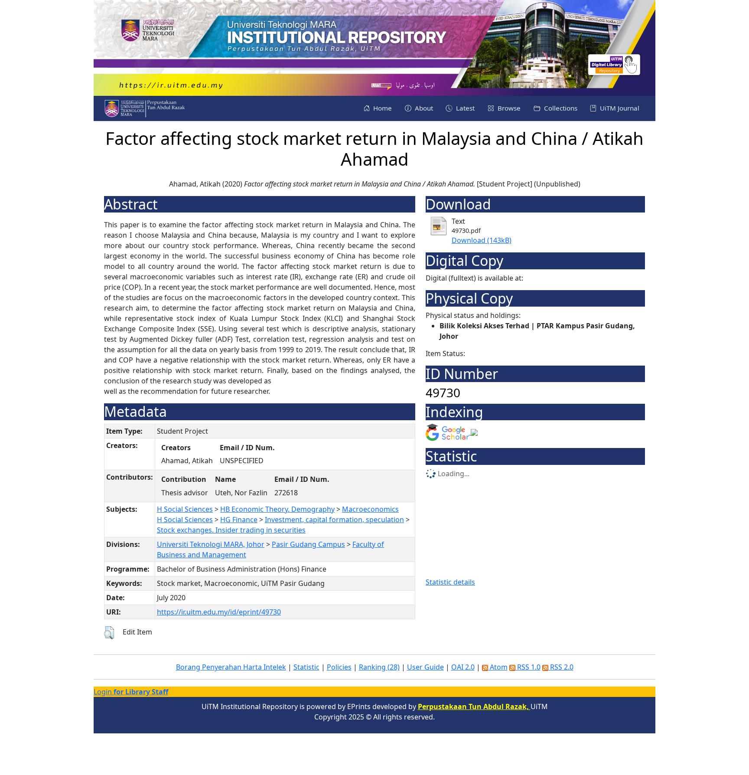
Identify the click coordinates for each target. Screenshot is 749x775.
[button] (109, 632)
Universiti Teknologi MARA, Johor (210, 544)
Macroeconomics (370, 509)
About (423, 108)
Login (131, 692)
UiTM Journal (618, 108)
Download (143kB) (481, 240)
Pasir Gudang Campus (308, 544)
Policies (339, 667)
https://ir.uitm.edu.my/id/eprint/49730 (219, 612)
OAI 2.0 (463, 667)
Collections (559, 108)
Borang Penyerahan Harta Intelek (231, 667)
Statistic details (450, 582)
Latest (464, 108)
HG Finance (238, 519)
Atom (498, 667)
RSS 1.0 (528, 667)
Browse (508, 108)
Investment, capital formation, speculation (334, 519)
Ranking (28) (379, 667)
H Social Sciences (185, 509)
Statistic (306, 667)
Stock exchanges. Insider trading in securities (231, 530)
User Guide (425, 667)
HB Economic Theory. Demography (277, 509)
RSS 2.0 (560, 667)
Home (381, 108)
